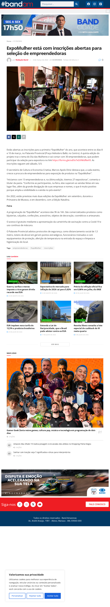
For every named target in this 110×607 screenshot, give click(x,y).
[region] (34, 586)
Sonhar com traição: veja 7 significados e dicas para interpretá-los (41, 452)
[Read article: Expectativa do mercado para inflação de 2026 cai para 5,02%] (55, 273)
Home (9, 41)
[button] (108, 11)
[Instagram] (94, 4)
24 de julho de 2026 (15, 332)
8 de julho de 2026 (82, 335)
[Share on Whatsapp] (19, 137)
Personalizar (17, 595)
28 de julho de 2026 (82, 293)
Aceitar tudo (52, 595)
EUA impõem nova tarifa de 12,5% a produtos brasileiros (20, 327)
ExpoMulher (36, 248)
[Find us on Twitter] (33, 504)
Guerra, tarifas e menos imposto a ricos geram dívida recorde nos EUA (21, 289)
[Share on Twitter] (14, 137)
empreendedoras (20, 248)
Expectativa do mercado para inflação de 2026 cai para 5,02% (55, 288)
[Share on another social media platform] (24, 137)
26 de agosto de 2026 (16, 296)
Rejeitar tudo (35, 595)
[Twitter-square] (100, 4)
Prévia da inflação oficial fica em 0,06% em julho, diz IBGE (88, 288)
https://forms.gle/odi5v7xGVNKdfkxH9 (71, 160)
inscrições (48, 248)
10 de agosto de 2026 (49, 293)
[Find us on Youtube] (40, 504)
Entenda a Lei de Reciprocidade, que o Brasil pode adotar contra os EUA (53, 328)
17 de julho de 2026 (48, 335)
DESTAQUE (13, 281)
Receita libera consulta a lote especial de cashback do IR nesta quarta (88, 328)
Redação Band (22, 60)
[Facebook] (88, 4)
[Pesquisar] (76, 4)
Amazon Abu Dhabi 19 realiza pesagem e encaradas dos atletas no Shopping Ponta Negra (52, 444)
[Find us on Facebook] (19, 504)
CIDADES (45, 281)
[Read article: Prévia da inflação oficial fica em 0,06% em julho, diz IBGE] (89, 273)
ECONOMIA (17, 41)
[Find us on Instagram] (26, 504)
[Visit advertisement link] (55, 25)
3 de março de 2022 (40, 60)
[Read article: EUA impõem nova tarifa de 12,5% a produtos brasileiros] (22, 312)
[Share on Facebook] (9, 137)
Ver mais (55, 344)
